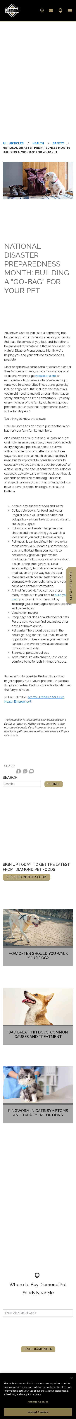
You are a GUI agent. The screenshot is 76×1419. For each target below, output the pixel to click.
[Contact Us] (51, 10)
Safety (58, 143)
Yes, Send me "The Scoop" (26, 877)
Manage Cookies (38, 1401)
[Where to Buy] (60, 10)
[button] (70, 10)
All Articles (13, 143)
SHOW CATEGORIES (71, 585)
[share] (31, 771)
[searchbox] (28, 10)
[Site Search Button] (42, 10)
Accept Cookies (38, 1412)
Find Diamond (36, 1349)
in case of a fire (45, 376)
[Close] (72, 1378)
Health (38, 143)
